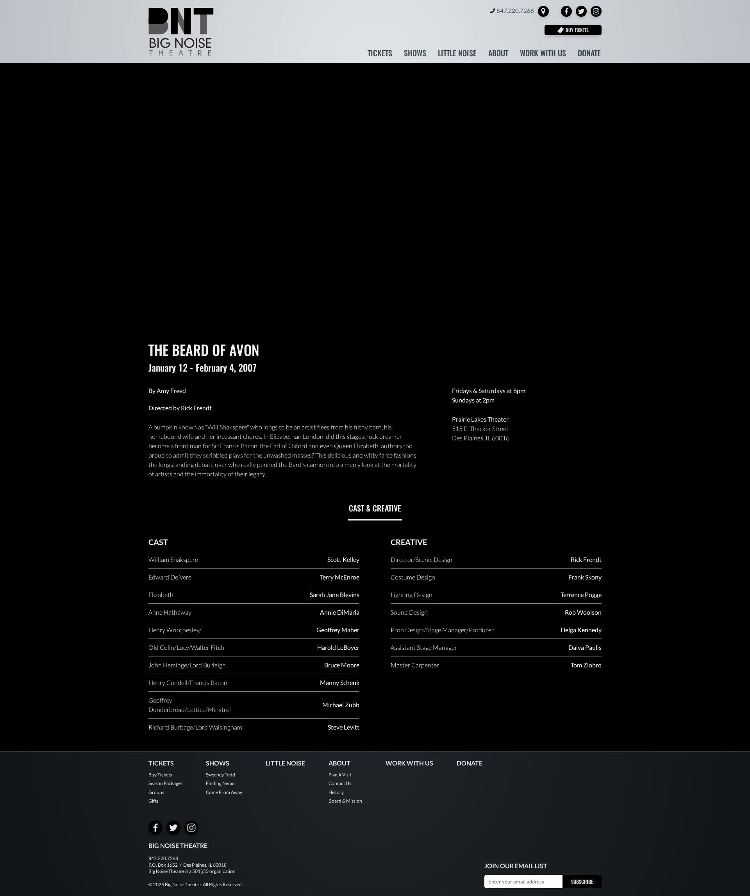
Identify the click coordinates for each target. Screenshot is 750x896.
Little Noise (457, 54)
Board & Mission (345, 801)
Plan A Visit (340, 775)
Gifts (153, 801)
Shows (415, 54)
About (498, 54)
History (336, 792)
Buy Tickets (160, 775)
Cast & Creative (375, 508)
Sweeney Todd (220, 775)
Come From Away (224, 792)
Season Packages (165, 783)
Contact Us (340, 783)
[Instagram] (596, 11)
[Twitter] (581, 11)
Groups (156, 792)
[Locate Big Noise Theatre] (543, 11)
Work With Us (543, 54)
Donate (589, 54)
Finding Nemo (220, 783)
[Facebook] (566, 11)
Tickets (380, 54)
